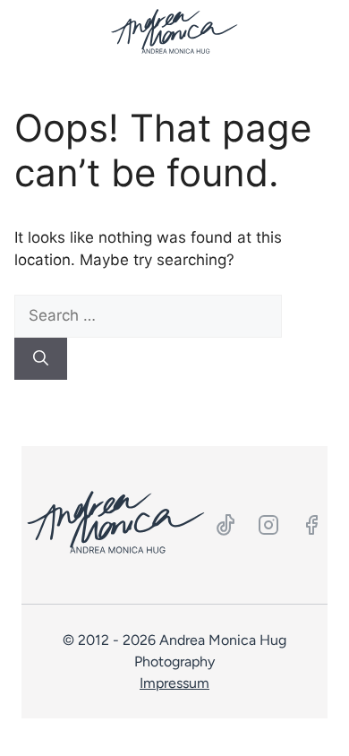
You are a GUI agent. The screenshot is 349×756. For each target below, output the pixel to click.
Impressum (174, 683)
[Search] (40, 359)
